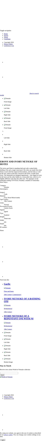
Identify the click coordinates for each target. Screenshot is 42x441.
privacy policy (8, 435)
